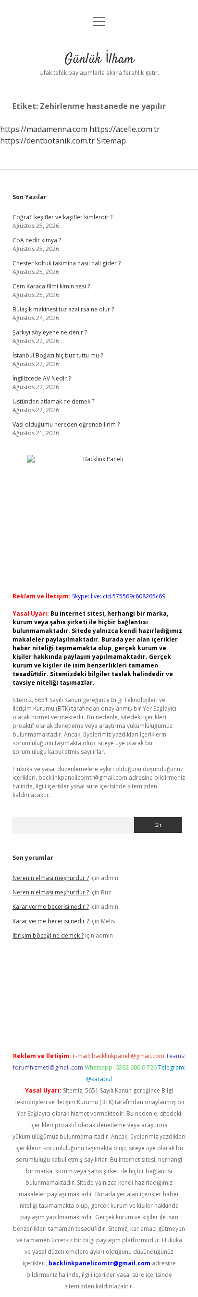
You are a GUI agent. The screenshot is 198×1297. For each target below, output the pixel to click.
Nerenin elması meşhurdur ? (50, 878)
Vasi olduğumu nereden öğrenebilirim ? (66, 424)
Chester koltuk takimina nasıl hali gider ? (66, 263)
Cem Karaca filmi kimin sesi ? (51, 286)
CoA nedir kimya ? (36, 240)
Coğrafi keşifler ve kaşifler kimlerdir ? (62, 217)
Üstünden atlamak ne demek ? (53, 401)
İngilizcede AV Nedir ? (41, 378)
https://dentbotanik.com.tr (47, 140)
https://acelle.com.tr (124, 129)
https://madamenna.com (43, 129)
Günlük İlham (99, 59)
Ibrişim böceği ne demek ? (48, 935)
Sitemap (111, 140)
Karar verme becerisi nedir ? (50, 907)
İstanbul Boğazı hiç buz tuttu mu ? (57, 355)
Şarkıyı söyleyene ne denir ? (49, 332)
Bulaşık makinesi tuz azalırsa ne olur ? (63, 309)
